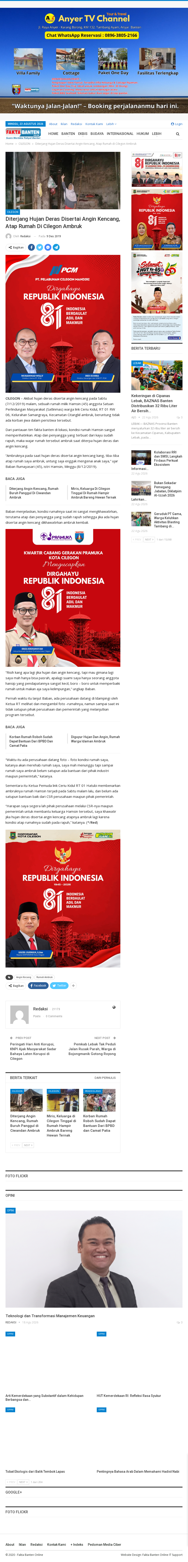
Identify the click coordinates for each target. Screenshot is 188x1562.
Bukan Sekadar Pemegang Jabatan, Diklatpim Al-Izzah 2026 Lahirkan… (156, 491)
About (53, 124)
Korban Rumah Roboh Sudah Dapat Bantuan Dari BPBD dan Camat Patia (31, 741)
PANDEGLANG (93, 1091)
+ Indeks (77, 1544)
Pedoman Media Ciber (104, 1544)
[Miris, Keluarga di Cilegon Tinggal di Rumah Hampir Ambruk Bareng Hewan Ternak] (63, 1100)
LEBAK (137, 363)
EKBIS (82, 134)
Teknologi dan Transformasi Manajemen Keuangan (50, 1316)
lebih (110, 124)
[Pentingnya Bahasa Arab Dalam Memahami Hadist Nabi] (139, 1437)
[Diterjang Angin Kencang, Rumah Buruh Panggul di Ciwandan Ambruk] (26, 1100)
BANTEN (68, 134)
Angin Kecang (23, 977)
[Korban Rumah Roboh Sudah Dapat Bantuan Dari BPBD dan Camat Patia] (99, 1100)
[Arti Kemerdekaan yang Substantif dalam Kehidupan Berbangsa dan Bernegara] (48, 1362)
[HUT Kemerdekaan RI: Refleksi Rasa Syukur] (139, 1362)
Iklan (64, 124)
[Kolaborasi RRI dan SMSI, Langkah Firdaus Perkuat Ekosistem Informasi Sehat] (141, 457)
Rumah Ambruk (44, 977)
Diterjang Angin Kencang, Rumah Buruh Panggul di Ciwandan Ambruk (33, 493)
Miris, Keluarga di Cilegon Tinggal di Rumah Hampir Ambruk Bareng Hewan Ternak (93, 493)
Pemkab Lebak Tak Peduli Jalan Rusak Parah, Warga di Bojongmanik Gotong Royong (92, 1049)
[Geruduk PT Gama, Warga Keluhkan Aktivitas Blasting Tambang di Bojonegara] (141, 519)
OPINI (10, 1210)
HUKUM (143, 134)
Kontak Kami (94, 124)
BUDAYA (97, 134)
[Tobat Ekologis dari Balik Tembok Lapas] (48, 1437)
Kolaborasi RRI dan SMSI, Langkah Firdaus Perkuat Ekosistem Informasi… (156, 460)
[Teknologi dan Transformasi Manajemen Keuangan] (94, 1259)
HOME (53, 134)
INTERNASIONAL (120, 134)
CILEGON (12, 212)
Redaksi (76, 124)
